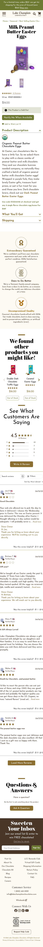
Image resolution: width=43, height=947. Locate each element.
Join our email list (21, 505)
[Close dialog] (41, 449)
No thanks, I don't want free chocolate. (21, 509)
